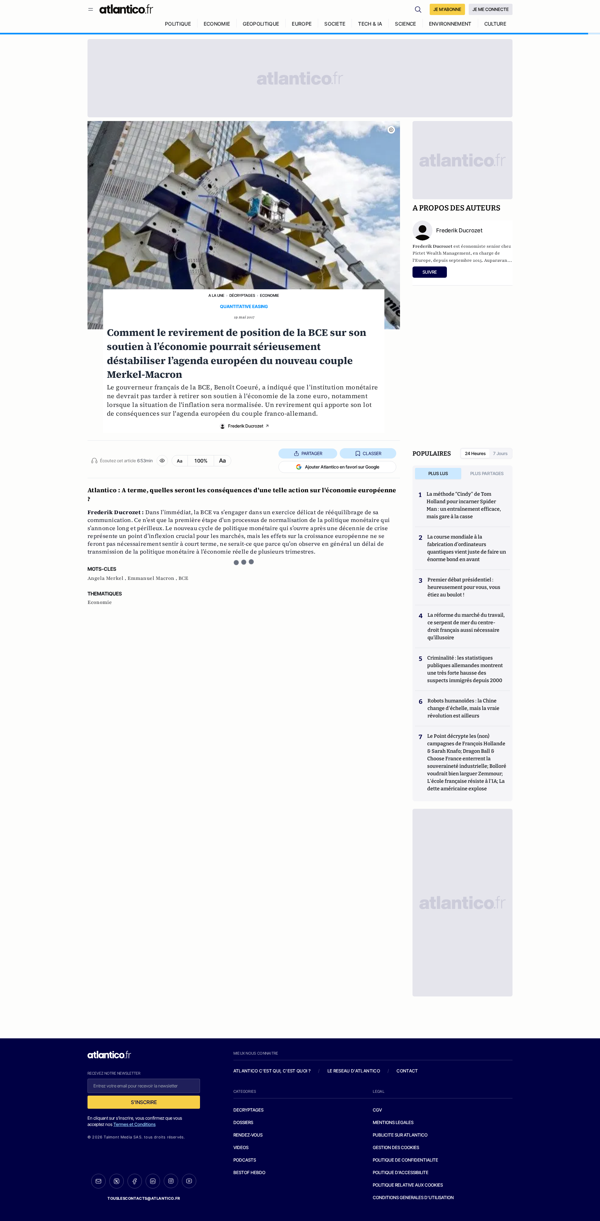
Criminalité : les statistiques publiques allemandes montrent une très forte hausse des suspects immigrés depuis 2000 (465, 669)
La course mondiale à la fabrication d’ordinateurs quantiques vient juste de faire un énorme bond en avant (466, 548)
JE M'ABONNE (447, 9)
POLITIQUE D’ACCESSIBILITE (400, 1172)
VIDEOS (240, 1147)
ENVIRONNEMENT (450, 24)
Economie (269, 295)
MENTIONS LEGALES (393, 1122)
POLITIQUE (178, 24)
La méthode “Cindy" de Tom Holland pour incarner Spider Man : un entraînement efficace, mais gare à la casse (464, 505)
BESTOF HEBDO (249, 1172)
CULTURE (495, 24)
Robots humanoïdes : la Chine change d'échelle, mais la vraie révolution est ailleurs (463, 708)
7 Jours (500, 453)
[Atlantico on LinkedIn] (153, 1181)
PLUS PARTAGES (487, 473)
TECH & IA (370, 24)
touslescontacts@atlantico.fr (144, 1198)
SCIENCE (405, 24)
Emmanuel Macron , (153, 578)
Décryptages (242, 295)
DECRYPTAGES (248, 1109)
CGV (377, 1109)
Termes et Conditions (134, 1124)
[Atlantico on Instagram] (171, 1181)
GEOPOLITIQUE (261, 24)
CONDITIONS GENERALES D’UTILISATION (413, 1197)
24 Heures (475, 453)
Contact (407, 1070)
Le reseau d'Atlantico (354, 1070)
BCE (183, 578)
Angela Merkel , (108, 578)
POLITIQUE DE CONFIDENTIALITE (405, 1160)
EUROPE (302, 24)
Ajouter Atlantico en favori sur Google (342, 466)
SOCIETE (334, 24)
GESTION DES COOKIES (396, 1147)
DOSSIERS (243, 1122)
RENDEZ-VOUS (247, 1134)
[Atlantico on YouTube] (189, 1181)
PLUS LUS (438, 473)
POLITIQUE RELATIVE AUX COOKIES (408, 1185)
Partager (312, 453)
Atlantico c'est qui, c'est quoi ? (272, 1070)
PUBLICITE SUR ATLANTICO (400, 1134)
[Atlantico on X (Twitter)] (116, 1181)
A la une (216, 295)
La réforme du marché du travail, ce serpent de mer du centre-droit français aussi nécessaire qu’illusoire (466, 626)
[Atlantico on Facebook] (135, 1181)
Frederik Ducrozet (245, 425)
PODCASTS (244, 1160)
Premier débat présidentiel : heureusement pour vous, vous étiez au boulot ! (464, 587)
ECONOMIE (217, 24)
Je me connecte (490, 9)
